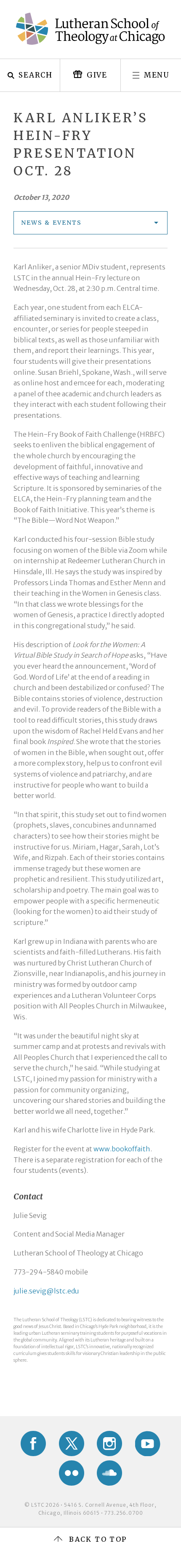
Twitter (71, 1443)
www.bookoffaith (121, 1149)
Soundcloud (109, 1473)
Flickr (71, 1473)
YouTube (147, 1443)
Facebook (33, 1443)
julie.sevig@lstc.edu (46, 1291)
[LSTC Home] (90, 29)
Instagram (109, 1443)
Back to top (98, 1539)
